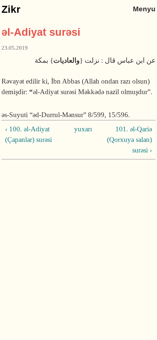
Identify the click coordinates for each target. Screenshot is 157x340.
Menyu (144, 9)
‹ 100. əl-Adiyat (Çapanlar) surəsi (28, 134)
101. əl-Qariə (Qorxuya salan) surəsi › (129, 139)
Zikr (10, 9)
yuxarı (77, 129)
